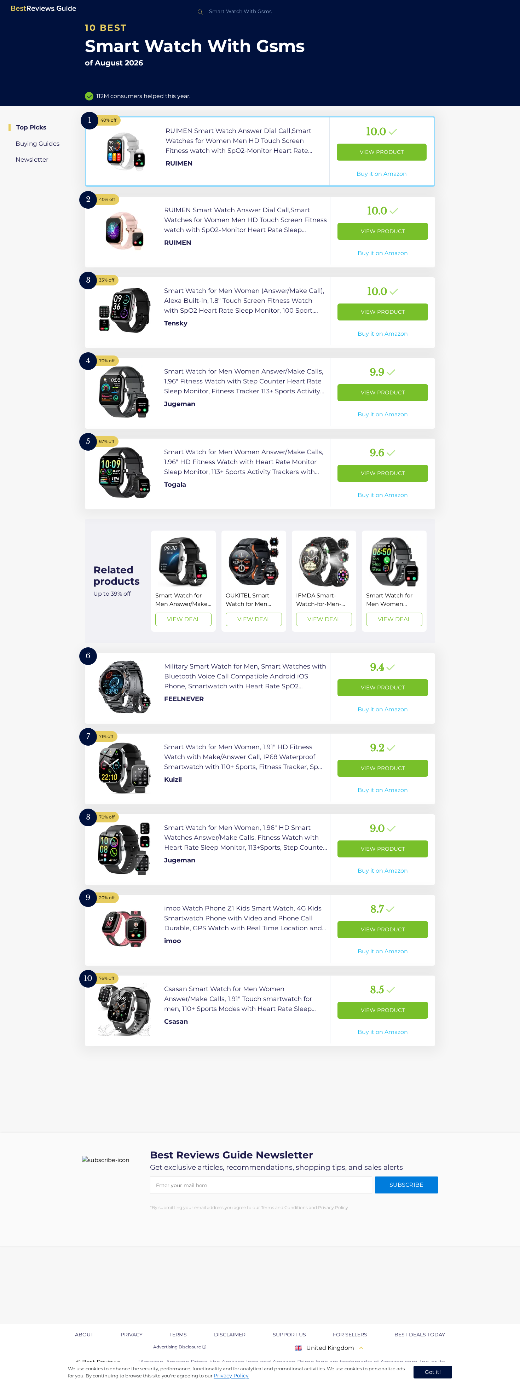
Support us (289, 1334)
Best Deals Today (419, 1334)
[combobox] (260, 11)
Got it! (433, 1372)
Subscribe (406, 1184)
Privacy (132, 1334)
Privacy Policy (231, 1375)
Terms (178, 1334)
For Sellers (350, 1334)
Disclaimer (229, 1334)
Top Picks (31, 127)
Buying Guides (37, 143)
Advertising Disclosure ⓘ (179, 1346)
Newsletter (32, 159)
